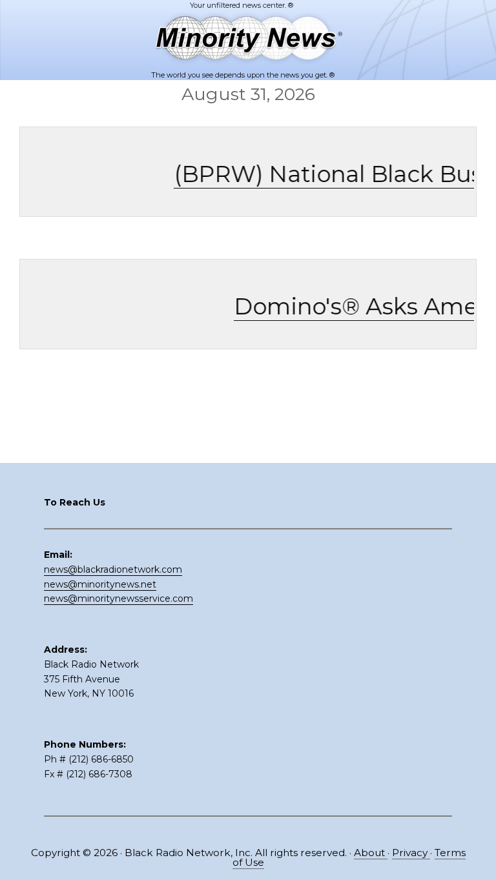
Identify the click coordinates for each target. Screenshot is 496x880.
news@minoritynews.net (100, 584)
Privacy (411, 852)
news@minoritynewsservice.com (118, 598)
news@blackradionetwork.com (113, 569)
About (371, 852)
